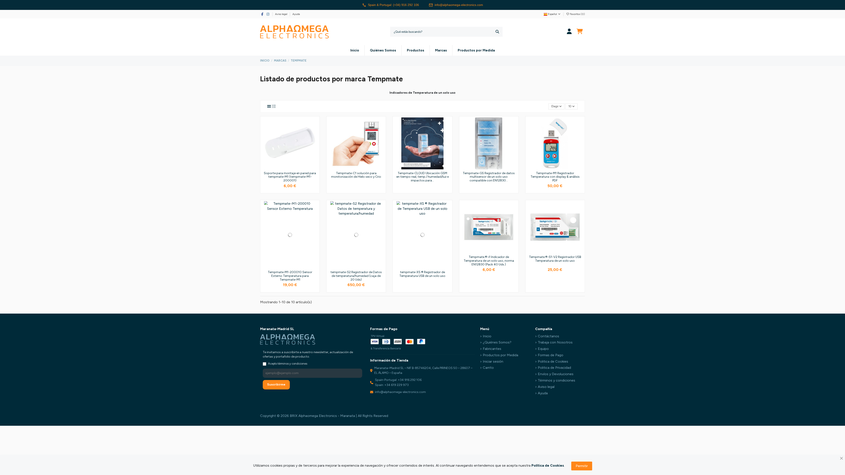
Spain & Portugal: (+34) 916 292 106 (393, 5)
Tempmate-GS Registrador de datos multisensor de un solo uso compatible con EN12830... (489, 177)
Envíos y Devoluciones (555, 374)
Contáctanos (548, 336)
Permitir (582, 466)
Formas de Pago (550, 355)
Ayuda (296, 14)
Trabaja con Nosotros (555, 342)
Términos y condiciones (556, 380)
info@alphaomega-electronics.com (459, 5)
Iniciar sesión (493, 361)
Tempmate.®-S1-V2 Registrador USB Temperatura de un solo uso (555, 259)
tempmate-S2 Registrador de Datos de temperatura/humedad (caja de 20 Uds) (356, 275)
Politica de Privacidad (554, 367)
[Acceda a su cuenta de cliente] (569, 32)
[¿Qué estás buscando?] (497, 32)
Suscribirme (276, 384)
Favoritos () (577, 14)
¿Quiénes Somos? (497, 342)
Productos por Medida (500, 355)
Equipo (543, 349)
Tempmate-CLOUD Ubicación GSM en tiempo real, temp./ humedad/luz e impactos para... (422, 177)
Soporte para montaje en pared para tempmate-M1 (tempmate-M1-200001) (290, 177)
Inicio (487, 336)
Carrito (488, 367)
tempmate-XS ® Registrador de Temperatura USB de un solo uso (422, 274)
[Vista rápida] (314, 140)
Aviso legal (281, 14)
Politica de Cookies (553, 361)
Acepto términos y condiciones (287, 363)
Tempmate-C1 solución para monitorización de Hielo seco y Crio (356, 175)
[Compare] (314, 132)
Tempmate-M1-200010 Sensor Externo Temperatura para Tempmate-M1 (290, 275)
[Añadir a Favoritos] (314, 124)
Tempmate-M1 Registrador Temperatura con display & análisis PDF (555, 177)
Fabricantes (492, 349)
